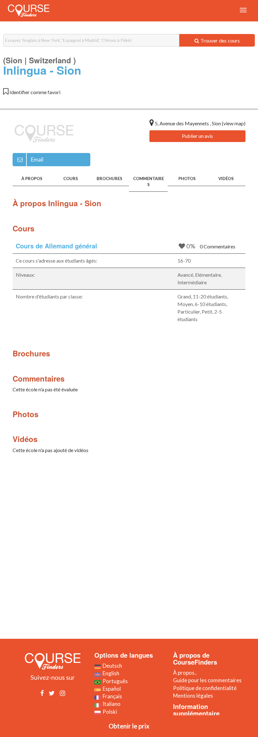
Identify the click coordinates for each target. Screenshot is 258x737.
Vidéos (226, 178)
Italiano (111, 703)
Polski (109, 711)
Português (114, 681)
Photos (187, 178)
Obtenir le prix (129, 726)
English (110, 673)
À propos (31, 178)
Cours (70, 178)
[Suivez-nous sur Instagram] (62, 693)
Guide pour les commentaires (207, 680)
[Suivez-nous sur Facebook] (42, 693)
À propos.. (185, 672)
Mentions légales (193, 695)
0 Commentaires (217, 246)
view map (233, 123)
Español (111, 688)
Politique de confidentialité (205, 688)
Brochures (109, 178)
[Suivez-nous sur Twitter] (52, 693)
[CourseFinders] (28, 10)
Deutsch (111, 665)
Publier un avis (197, 136)
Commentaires (148, 181)
